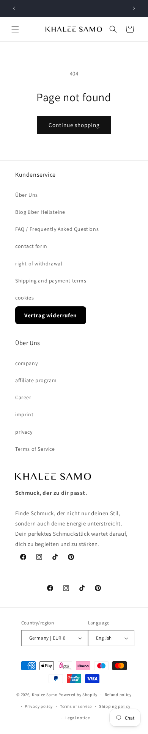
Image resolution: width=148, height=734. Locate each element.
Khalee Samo (45, 694)
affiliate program (36, 380)
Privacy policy (39, 706)
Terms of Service (35, 448)
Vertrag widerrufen (50, 315)
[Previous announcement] (14, 8)
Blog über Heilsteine (40, 212)
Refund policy (118, 694)
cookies (24, 297)
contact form (31, 246)
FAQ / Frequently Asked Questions (57, 229)
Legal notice (77, 717)
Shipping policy (115, 706)
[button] (15, 29)
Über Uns (26, 194)
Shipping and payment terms (51, 280)
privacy (23, 431)
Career (23, 397)
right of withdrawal (38, 263)
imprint (24, 414)
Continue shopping (74, 125)
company (26, 363)
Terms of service (76, 706)
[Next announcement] (134, 8)
